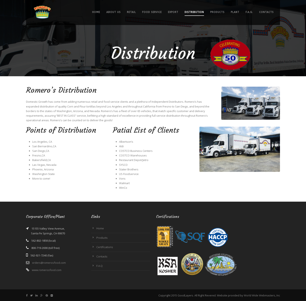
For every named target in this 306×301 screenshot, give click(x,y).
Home (96, 12)
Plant (235, 12)
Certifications (104, 247)
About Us (113, 12)
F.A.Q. (249, 12)
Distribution (194, 12)
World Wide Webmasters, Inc (262, 295)
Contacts (266, 12)
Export (173, 12)
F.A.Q (99, 266)
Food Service (152, 12)
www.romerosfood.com (46, 270)
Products (217, 12)
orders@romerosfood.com (49, 263)
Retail (131, 12)
